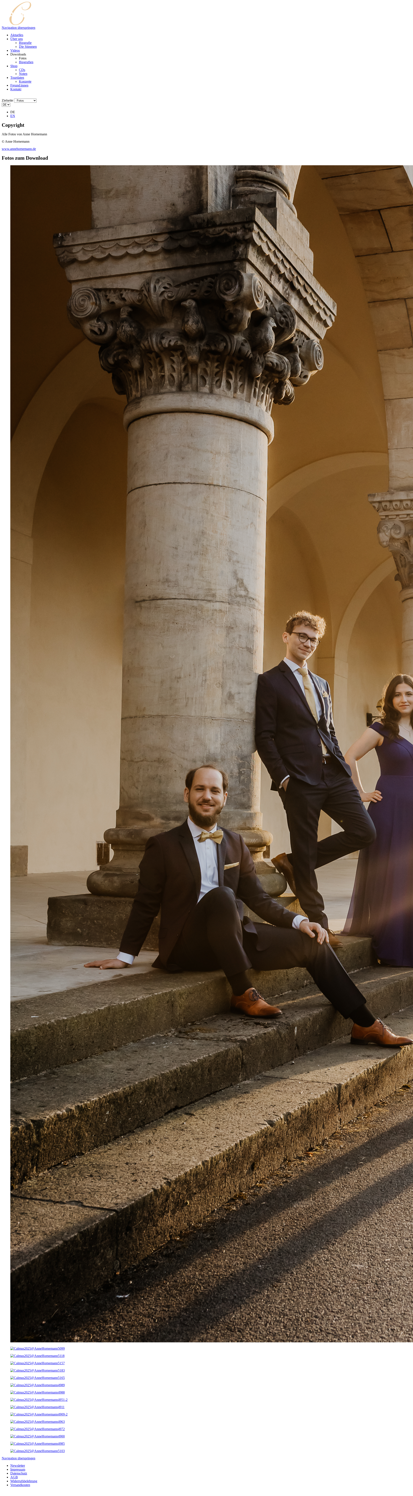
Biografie (25, 43)
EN (12, 116)
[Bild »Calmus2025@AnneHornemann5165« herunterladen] (37, 1378)
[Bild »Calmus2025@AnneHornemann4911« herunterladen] (37, 1407)
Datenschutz (18, 1473)
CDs (22, 70)
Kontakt (15, 89)
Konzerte (25, 81)
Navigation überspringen (18, 27)
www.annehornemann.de (19, 149)
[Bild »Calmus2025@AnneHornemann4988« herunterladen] (37, 1392)
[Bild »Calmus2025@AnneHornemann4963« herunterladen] (37, 1421)
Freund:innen (19, 85)
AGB (14, 1477)
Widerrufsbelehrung (23, 1481)
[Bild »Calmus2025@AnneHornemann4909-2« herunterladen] (39, 1414)
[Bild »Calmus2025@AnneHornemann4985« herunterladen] (37, 1443)
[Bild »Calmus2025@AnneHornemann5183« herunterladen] (37, 1370)
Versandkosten (20, 1485)
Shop (13, 66)
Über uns (16, 39)
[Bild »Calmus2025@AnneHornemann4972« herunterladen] (37, 1429)
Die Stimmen (28, 46)
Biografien (26, 62)
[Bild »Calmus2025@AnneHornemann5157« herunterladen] (37, 1363)
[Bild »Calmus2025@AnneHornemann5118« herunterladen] (37, 1356)
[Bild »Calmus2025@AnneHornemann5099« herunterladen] (37, 1348)
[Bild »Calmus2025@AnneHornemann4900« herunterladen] (37, 1436)
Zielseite (7, 100)
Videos (15, 50)
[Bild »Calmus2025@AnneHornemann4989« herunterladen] (37, 1385)
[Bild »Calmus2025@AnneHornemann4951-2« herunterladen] (39, 1400)
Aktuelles (16, 35)
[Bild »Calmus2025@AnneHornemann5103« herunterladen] (37, 1451)
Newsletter (17, 1465)
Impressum (17, 1469)
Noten (23, 74)
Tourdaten (17, 77)
